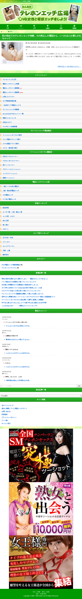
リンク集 (5, 420)
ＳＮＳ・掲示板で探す (10, 148)
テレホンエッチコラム (9, 268)
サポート (6, 229)
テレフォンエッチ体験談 (11, 109)
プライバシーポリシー (9, 417)
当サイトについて (8, 405)
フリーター (6, 242)
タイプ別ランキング (41, 233)
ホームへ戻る (6, 423)
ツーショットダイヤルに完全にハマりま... (18, 325)
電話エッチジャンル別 (41, 182)
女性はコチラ (7, 122)
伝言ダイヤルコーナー (10, 156)
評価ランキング (41, 203)
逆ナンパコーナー (9, 165)
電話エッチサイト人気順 (11, 84)
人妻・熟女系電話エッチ (11, 190)
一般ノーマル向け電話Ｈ (11, 186)
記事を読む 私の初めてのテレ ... (69, 66)
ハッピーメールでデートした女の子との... (18, 353)
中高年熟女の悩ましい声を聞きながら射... (18, 380)
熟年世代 (6, 254)
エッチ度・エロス (9, 216)
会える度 (6, 220)
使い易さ (6, 225)
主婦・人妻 (6, 250)
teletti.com (42, 596)
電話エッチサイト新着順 (12, 88)
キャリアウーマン (9, 246)
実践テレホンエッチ (9, 118)
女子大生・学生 (8, 237)
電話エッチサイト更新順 (13, 92)
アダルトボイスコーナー (11, 160)
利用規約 (5, 414)
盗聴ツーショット (9, 178)
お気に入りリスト (9, 96)
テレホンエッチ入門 (9, 79)
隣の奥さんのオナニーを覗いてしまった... (18, 339)
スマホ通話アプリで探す (11, 143)
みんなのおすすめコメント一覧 (13, 113)
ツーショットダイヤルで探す (12, 135)
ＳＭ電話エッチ (8, 195)
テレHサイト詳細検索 (10, 126)
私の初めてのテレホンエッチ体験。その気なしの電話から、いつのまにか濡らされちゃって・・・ (41, 37)
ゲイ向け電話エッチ (9, 199)
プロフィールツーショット (12, 169)
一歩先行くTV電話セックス (12, 105)
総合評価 (6, 207)
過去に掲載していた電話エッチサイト (14, 408)
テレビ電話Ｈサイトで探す (12, 139)
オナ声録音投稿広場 (9, 101)
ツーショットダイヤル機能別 (41, 152)
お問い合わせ (6, 411)
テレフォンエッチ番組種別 (41, 131)
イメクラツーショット (10, 173)
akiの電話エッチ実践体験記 (11, 265)
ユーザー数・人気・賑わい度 (12, 212)
